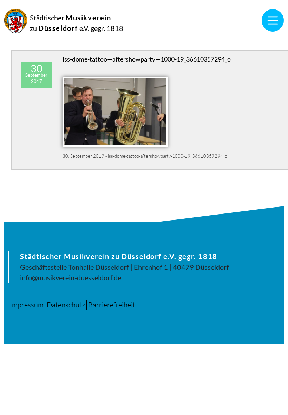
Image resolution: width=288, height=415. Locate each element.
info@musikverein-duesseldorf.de (70, 277)
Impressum (27, 304)
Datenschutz (66, 304)
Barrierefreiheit (111, 304)
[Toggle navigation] (273, 20)
